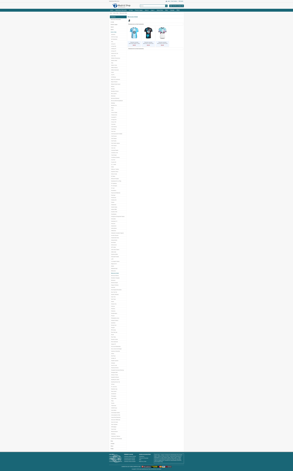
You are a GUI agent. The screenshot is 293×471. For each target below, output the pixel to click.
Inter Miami (113, 242)
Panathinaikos (114, 313)
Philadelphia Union (115, 318)
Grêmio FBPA (114, 209)
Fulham (112, 202)
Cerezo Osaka (114, 112)
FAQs (140, 459)
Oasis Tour (113, 296)
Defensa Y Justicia (115, 169)
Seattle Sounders (114, 360)
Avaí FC (112, 74)
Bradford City (114, 105)
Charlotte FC (113, 117)
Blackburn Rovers (115, 91)
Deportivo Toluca (114, 171)
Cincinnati (113, 124)
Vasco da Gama (114, 422)
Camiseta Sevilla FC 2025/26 (115, 458)
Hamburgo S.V (114, 221)
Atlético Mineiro (114, 67)
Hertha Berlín (114, 228)
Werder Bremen (114, 431)
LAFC (112, 259)
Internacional (114, 244)
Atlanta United (114, 60)
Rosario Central (114, 339)
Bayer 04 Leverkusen (115, 79)
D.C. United (113, 164)
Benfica (112, 86)
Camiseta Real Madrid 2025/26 (115, 461)
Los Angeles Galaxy (115, 261)
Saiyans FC (113, 344)
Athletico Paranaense (115, 58)
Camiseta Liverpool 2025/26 (130, 456)
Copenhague (114, 155)
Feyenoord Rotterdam (115, 192)
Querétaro (113, 322)
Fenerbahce (113, 190)
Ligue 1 (112, 29)
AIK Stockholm (114, 39)
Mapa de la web (142, 461)
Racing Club (113, 325)
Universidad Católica (115, 412)
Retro (112, 441)
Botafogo (113, 103)
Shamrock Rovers (115, 367)
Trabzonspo (113, 405)
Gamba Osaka (114, 207)
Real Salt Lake (114, 332)
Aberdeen (113, 34)
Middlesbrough (114, 268)
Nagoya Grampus (114, 285)
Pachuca (113, 306)
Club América (114, 126)
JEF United (113, 247)
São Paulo (113, 355)
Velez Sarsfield (114, 424)
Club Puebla (113, 140)
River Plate (113, 337)
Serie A (112, 27)
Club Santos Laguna (115, 143)
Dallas (112, 166)
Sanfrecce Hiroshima (115, 351)
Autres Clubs (115, 13)
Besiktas (113, 88)
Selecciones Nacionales (116, 19)
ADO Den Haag (114, 36)
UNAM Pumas (114, 407)
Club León (113, 131)
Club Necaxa (114, 136)
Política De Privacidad (143, 458)
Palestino (113, 308)
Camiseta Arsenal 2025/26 (129, 458)
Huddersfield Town (115, 237)
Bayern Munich (114, 81)
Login (168, 1)
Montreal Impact (114, 282)
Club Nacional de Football (116, 133)
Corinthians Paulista (115, 157)
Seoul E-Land (114, 365)
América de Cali (114, 53)
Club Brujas (113, 129)
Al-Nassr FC (113, 51)
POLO (112, 446)
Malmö (112, 266)
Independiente (114, 240)
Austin (112, 72)
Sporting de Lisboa (115, 379)
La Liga (112, 22)
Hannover (113, 223)
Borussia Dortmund (115, 98)
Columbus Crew (114, 152)
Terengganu (113, 396)
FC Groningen (114, 185)
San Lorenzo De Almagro (116, 348)
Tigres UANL (114, 398)
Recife (112, 334)
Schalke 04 (113, 358)
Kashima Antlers (114, 254)
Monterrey (113, 280)
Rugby (112, 448)
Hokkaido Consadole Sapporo (117, 233)
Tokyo (112, 400)
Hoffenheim (113, 230)
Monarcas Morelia (115, 275)
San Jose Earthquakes (116, 346)
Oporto (112, 301)
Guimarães (113, 218)
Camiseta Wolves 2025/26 (129, 459)
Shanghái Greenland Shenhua (117, 370)
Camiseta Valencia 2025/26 (115, 456)
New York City (114, 292)
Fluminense (113, 197)
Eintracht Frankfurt (115, 178)
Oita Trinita (113, 299)
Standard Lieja (114, 389)
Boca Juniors (114, 93)
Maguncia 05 (114, 263)
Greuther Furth (114, 211)
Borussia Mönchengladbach (117, 100)
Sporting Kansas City (115, 381)
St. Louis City (114, 386)
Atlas (112, 62)
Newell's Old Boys (115, 294)
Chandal (112, 443)
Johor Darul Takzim (115, 249)
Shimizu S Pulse (114, 374)
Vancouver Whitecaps (115, 419)
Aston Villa (113, 55)
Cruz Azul (113, 159)
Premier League (114, 24)
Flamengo (113, 195)
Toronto (112, 403)
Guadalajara (113, 214)
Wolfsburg (113, 433)
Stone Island (113, 391)
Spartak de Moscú (115, 377)
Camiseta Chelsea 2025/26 (129, 461)
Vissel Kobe (113, 429)
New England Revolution (116, 289)
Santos (112, 353)
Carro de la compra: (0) (177, 5)
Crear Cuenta (174, 1)
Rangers (113, 327)
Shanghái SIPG (114, 372)
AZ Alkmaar (113, 77)
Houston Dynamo (114, 235)
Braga (112, 107)
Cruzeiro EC (113, 162)
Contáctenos (141, 456)
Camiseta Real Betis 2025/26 (115, 459)
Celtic (112, 110)
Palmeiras (113, 311)
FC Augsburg (114, 183)
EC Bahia (113, 176)
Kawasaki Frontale (115, 256)
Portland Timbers (114, 320)
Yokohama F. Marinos (115, 436)
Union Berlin (113, 410)
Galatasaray (113, 204)
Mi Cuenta (181, 1)
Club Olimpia (114, 138)
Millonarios (113, 270)
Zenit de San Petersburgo (116, 438)
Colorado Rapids (114, 150)
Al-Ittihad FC (113, 48)
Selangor (113, 363)
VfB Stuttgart (113, 426)
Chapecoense (114, 114)
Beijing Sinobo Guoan (115, 84)
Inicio (111, 10)
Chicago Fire (114, 119)
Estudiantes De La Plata (116, 181)
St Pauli (112, 384)
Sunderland (113, 393)
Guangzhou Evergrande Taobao (118, 216)
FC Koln (113, 188)
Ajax (112, 41)
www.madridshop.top (143, 469)
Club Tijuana (114, 145)
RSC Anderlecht (114, 341)
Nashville (113, 287)
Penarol (112, 315)
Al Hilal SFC (113, 46)
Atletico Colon (114, 65)
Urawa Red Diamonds (115, 417)
